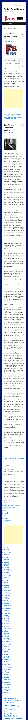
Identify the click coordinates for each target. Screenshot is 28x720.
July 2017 (6, 580)
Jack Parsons (11, 458)
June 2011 (6, 692)
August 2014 (7, 630)
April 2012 (6, 676)
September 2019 (8, 556)
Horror (5, 510)
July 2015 (6, 615)
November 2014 (7, 625)
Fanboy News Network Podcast (15, 114)
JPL (15, 458)
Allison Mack (10, 116)
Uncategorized (7, 520)
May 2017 (6, 582)
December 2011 (7, 682)
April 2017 (6, 584)
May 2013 (6, 654)
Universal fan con (8, 118)
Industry (6, 512)
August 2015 (7, 613)
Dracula (13, 714)
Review (5, 515)
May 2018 (6, 566)
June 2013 (6, 653)
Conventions (7, 503)
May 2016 (6, 600)
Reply (14, 118)
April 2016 (6, 602)
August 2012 (7, 669)
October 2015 (7, 610)
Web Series (6, 522)
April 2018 (6, 567)
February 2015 (7, 620)
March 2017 (6, 585)
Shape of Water (11, 117)
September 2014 (8, 628)
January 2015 (7, 621)
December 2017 (7, 574)
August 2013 (7, 649)
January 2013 (7, 661)
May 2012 (6, 674)
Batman (14, 698)
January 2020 (7, 551)
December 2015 (7, 607)
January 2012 (7, 681)
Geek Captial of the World (10, 507)
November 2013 (7, 644)
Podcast (6, 513)
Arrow (6, 698)
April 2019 (6, 561)
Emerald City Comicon (11, 716)
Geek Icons (6, 508)
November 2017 (7, 575)
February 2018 (7, 571)
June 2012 (6, 672)
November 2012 (7, 664)
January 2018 (7, 572)
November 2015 (7, 608)
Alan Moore (17, 457)
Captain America (7, 700)
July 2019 (6, 557)
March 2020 (6, 549)
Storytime (6, 518)
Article (9, 457)
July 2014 (6, 631)
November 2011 (7, 684)
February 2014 (7, 640)
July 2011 (6, 690)
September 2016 (8, 594)
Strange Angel (18, 117)
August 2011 (7, 689)
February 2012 (7, 679)
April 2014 (6, 636)
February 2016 (7, 605)
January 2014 (7, 641)
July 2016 (6, 597)
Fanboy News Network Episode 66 (10, 36)
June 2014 (6, 633)
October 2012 (7, 666)
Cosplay (17, 706)
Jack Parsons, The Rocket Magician (9, 127)
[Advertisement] (13, 98)
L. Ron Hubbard (20, 458)
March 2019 (6, 562)
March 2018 (6, 569)
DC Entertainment (8, 712)
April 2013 (6, 656)
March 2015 (6, 618)
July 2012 (6, 671)
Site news (6, 517)
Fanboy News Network (14, 9)
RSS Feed (11, 23)
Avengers (15, 116)
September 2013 (8, 648)
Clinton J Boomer (16, 700)
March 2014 (6, 638)
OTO (5, 460)
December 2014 (7, 623)
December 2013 (7, 643)
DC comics (9, 709)
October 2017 (7, 577)
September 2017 (8, 579)
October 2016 (7, 592)
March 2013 (6, 658)
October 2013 (7, 646)
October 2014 (7, 626)
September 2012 (8, 667)
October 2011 (7, 686)
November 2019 (7, 552)
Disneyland (7, 714)
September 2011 (8, 687)
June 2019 (6, 559)
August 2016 (7, 595)
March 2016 (6, 603)
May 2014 (6, 635)
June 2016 (6, 598)
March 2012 (6, 677)
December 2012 (7, 663)
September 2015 (8, 612)
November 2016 (7, 590)
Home (5, 23)
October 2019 (7, 554)
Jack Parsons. (17, 78)
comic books (9, 703)
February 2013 (7, 659)
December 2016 (7, 589)
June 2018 (6, 564)
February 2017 (7, 587)
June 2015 (6, 616)
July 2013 (6, 651)
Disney (15, 712)
